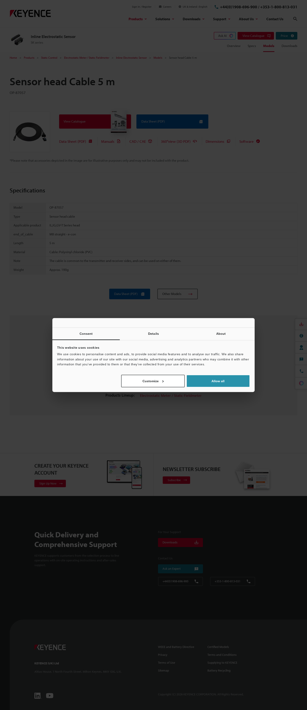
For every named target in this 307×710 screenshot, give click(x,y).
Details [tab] (153, 333)
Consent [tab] (86, 333)
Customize (150, 381)
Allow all (218, 381)
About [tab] (221, 333)
